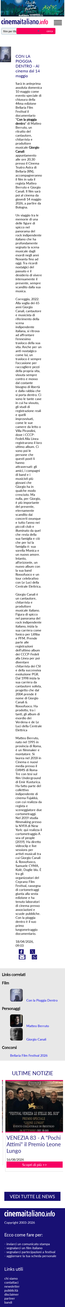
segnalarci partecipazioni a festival (30, 1252)
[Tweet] (32, 953)
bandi (8, 1302)
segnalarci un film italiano (24, 1248)
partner (9, 1298)
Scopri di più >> (34, 1164)
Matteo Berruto (37, 1026)
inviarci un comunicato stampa (28, 1244)
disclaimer (11, 1294)
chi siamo (11, 1278)
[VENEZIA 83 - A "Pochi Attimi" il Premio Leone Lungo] (34, 1106)
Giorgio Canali (35, 1039)
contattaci (11, 1282)
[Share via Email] (22, 958)
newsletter (12, 1286)
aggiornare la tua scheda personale (31, 1256)
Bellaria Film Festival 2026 (28, 1055)
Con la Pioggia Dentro (41, 1000)
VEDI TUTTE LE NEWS (32, 1196)
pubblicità (11, 1290)
